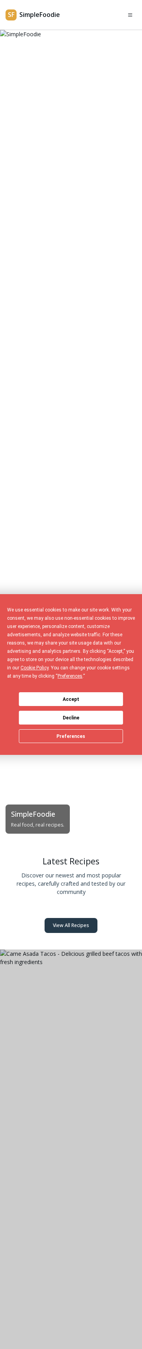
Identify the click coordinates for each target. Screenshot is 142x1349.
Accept (71, 699)
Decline (71, 718)
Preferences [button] (70, 676)
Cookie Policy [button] (35, 668)
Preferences (70, 736)
